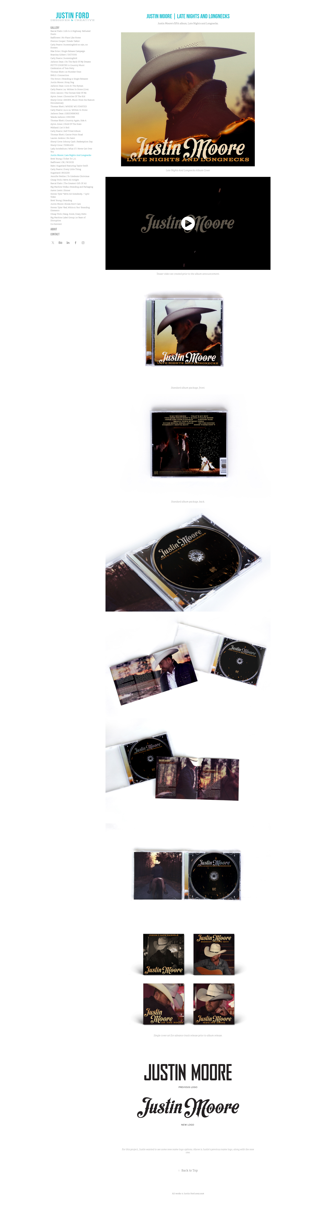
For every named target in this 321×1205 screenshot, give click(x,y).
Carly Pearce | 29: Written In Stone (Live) (69, 89)
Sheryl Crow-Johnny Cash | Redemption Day (71, 141)
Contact (55, 234)
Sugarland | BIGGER (60, 173)
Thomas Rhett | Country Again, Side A (68, 120)
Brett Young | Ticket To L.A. (63, 158)
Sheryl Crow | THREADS (62, 145)
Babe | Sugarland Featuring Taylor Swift (69, 165)
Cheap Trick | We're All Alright (64, 180)
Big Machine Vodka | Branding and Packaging (71, 187)
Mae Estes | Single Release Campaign (67, 51)
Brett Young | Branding (61, 200)
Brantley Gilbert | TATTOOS (63, 54)
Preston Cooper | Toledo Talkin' (65, 41)
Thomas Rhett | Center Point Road (66, 134)
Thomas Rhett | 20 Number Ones (65, 72)
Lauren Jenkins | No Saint (62, 138)
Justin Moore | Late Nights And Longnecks (70, 155)
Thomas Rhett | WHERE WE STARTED (68, 106)
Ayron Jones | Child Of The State (65, 124)
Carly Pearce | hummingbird (63, 58)
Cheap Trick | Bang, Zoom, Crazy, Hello (68, 214)
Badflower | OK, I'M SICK (62, 162)
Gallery (54, 27)
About (53, 229)
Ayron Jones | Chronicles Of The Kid (67, 96)
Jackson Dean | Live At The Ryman (66, 86)
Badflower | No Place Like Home (65, 37)
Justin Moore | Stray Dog (62, 82)
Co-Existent (56, 224)
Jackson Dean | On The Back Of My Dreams (70, 61)
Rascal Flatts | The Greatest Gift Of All (68, 183)
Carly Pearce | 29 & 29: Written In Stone (68, 110)
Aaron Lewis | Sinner (60, 190)
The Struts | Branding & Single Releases (69, 79)
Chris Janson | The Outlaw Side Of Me (68, 93)
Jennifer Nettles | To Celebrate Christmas (69, 176)
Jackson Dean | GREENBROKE (64, 113)
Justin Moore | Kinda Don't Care (65, 204)
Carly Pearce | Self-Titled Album (65, 131)
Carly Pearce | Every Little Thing (65, 169)
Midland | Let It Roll (59, 127)
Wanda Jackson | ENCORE (62, 117)
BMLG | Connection (59, 75)
